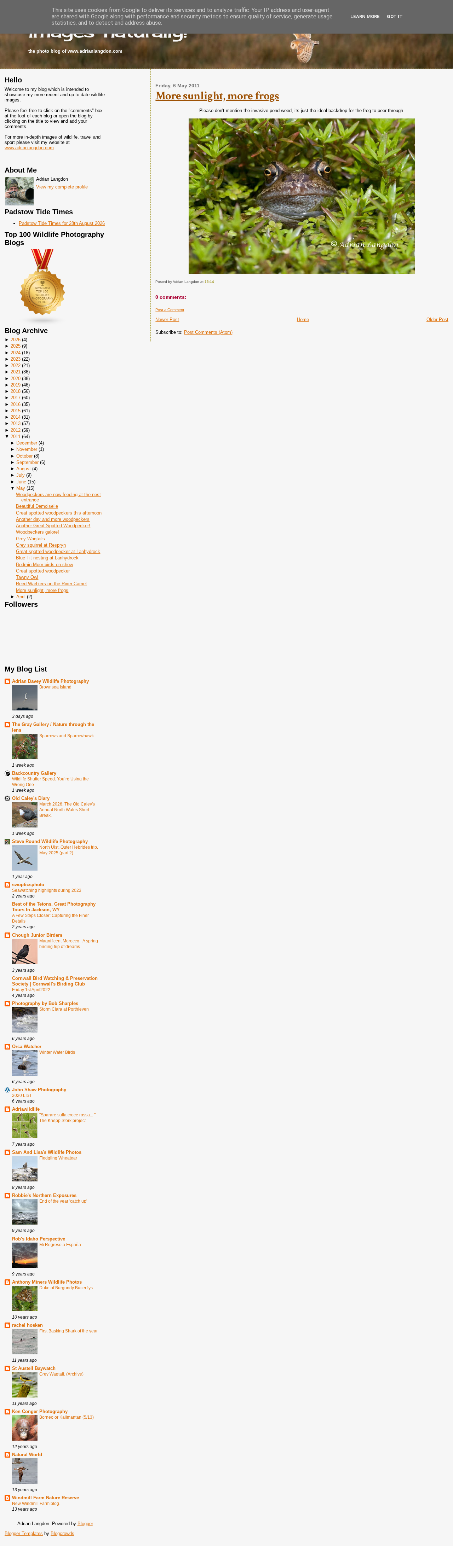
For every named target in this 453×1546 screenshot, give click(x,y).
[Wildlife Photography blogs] (43, 324)
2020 (16, 378)
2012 (16, 430)
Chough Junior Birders (37, 935)
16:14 (209, 282)
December (26, 443)
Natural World (27, 1454)
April (20, 596)
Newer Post (167, 319)
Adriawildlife (26, 1109)
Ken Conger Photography (40, 1411)
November (26, 449)
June (21, 481)
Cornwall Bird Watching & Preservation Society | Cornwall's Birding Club (55, 981)
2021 (16, 371)
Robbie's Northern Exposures (44, 1195)
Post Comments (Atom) (208, 332)
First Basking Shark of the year (68, 1331)
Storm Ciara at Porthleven (64, 1009)
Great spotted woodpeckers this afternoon (59, 513)
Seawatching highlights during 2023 (46, 890)
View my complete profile (62, 187)
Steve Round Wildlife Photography (50, 841)
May (20, 488)
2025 (16, 346)
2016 (16, 404)
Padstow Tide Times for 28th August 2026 (62, 223)
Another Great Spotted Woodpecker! (53, 525)
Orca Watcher (26, 1046)
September (27, 462)
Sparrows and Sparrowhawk (66, 735)
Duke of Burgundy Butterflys (66, 1287)
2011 (16, 436)
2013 (16, 423)
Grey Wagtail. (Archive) (61, 1374)
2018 (16, 391)
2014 (16, 417)
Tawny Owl (27, 577)
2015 (16, 410)
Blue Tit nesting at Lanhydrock (47, 557)
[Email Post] (215, 282)
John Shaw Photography (39, 1089)
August (23, 468)
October (24, 456)
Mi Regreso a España (60, 1244)
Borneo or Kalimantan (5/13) (66, 1417)
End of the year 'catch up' (63, 1201)
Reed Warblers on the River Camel (51, 583)
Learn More (365, 16)
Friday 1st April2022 (31, 989)
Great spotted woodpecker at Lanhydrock (58, 551)
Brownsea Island (55, 687)
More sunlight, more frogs (42, 590)
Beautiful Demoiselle (37, 506)
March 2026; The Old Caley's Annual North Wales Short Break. (67, 810)
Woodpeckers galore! (37, 532)
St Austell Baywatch (34, 1368)
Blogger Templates (24, 1533)
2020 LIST (22, 1095)
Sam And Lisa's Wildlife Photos (46, 1152)
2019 (16, 385)
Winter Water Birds (57, 1052)
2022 (16, 365)
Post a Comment (169, 310)
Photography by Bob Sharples (45, 1003)
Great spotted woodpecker (43, 571)
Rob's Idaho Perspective (38, 1239)
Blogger (85, 1523)
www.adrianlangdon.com (29, 147)
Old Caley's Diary (31, 798)
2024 (16, 352)
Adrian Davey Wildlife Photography (50, 681)
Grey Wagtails (30, 538)
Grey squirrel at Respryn (41, 545)
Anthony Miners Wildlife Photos (47, 1282)
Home (303, 319)
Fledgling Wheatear (58, 1158)
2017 (16, 397)
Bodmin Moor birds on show (44, 564)
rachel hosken (27, 1325)
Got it (395, 16)
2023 (16, 359)
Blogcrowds (62, 1533)
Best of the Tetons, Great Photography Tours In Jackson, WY (54, 906)
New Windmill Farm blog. (36, 1503)
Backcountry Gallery (34, 773)
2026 (16, 339)
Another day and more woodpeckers (53, 519)
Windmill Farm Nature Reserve (45, 1497)
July (20, 475)
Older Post (437, 319)
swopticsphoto (28, 884)
